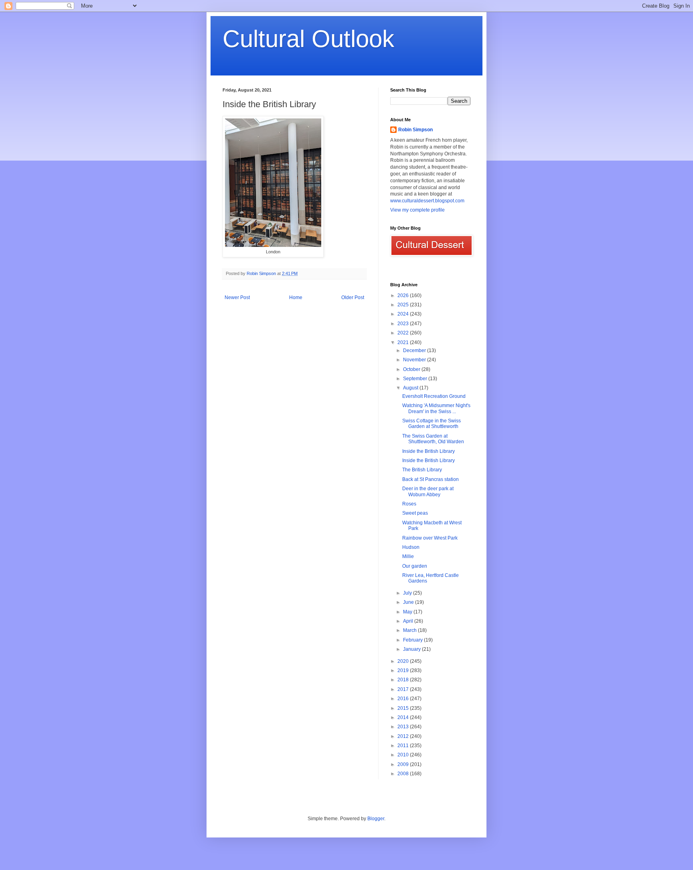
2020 (403, 661)
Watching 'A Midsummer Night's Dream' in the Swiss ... (436, 408)
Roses (409, 504)
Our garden (414, 566)
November (415, 360)
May (408, 612)
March (410, 630)
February (413, 640)
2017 (403, 689)
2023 (403, 323)
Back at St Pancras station (430, 479)
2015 (403, 708)
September (415, 378)
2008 (403, 773)
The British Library (422, 470)
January (412, 649)
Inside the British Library (428, 451)
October (412, 369)
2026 (403, 295)
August (411, 388)
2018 (403, 680)
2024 (403, 314)
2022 (403, 333)
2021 (403, 342)
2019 (403, 670)
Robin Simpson (415, 129)
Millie (408, 556)
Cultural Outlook (308, 38)
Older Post (352, 297)
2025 (403, 305)
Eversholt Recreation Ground (434, 396)
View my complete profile (417, 210)
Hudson (410, 547)
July (408, 593)
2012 (403, 736)
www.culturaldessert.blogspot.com (427, 201)
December (415, 350)
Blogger (375, 818)
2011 (403, 745)
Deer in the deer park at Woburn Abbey (428, 491)
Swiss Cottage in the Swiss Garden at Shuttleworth (431, 423)
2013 (403, 726)
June (409, 602)
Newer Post (237, 297)
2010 (403, 755)
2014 (403, 717)
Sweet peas (415, 513)
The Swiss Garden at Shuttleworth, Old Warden (433, 438)
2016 (403, 698)
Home (295, 297)
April (408, 621)
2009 (403, 764)
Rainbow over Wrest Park (430, 538)
